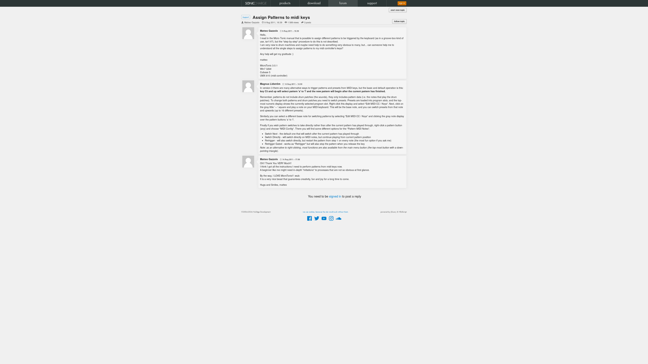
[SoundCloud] (338, 221)
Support (245, 17)
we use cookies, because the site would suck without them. (325, 212)
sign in (402, 3)
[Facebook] (309, 221)
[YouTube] (324, 221)
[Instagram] (331, 221)
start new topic (398, 10)
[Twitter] (316, 221)
